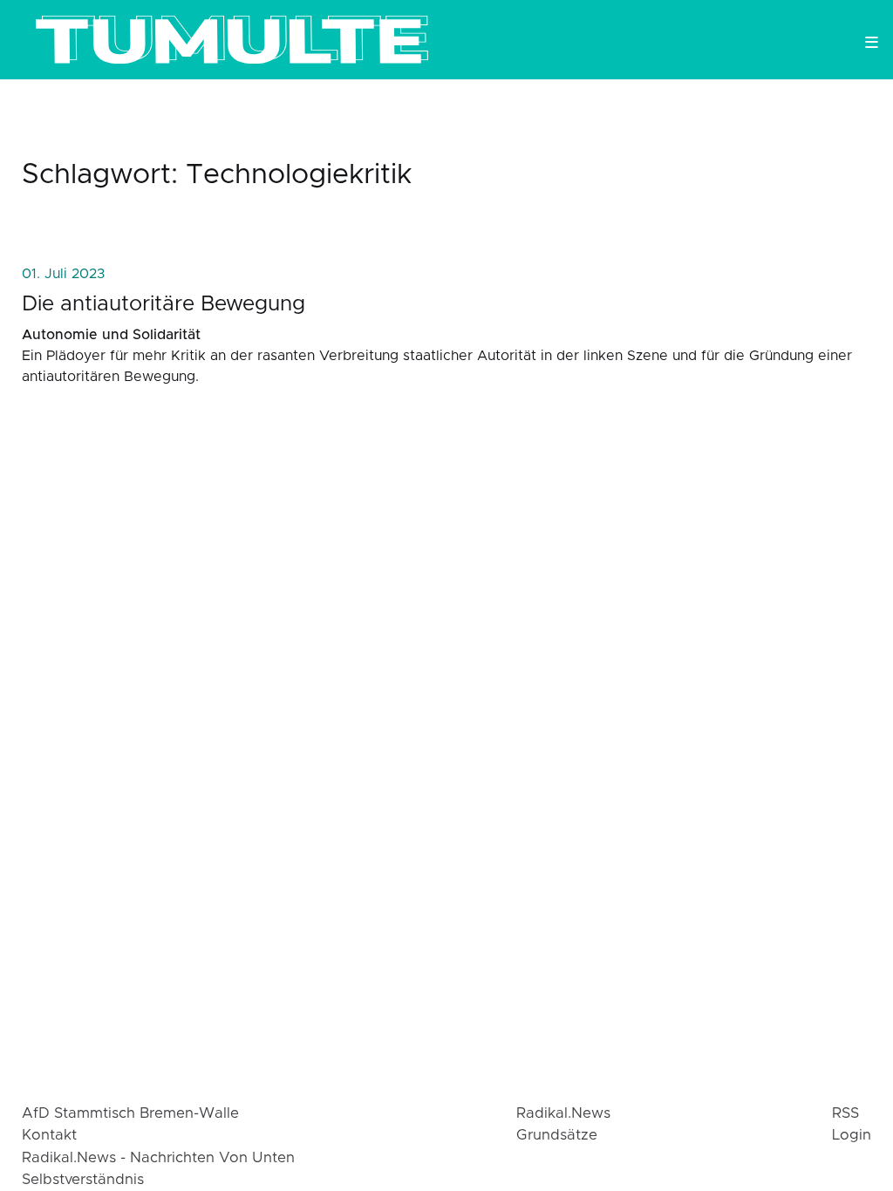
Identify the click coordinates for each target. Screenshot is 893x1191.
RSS (845, 1113)
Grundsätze (556, 1135)
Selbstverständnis (83, 1180)
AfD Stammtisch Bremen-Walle (130, 1113)
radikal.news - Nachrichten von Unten (158, 1158)
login (851, 1135)
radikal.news (563, 1113)
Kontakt (49, 1135)
